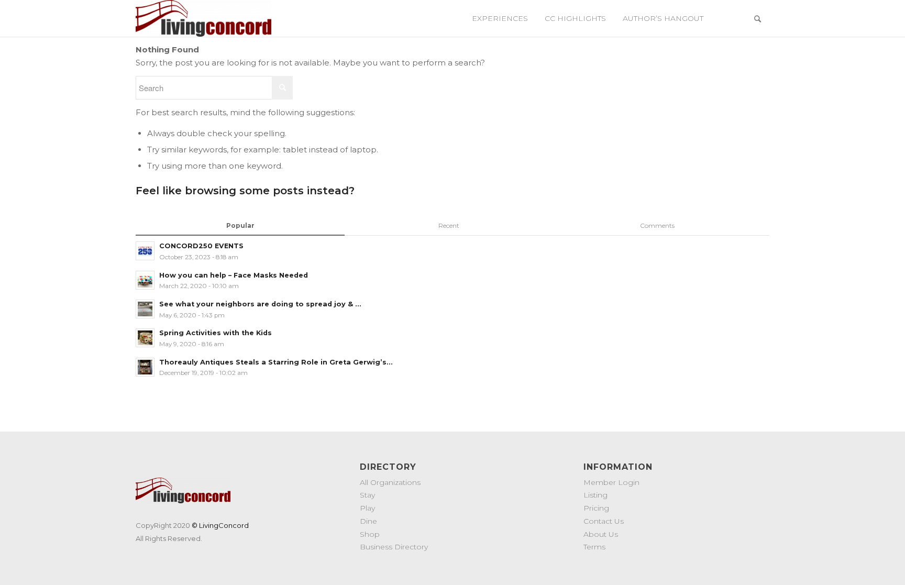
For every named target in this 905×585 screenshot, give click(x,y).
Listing (595, 495)
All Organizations (390, 482)
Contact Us (603, 521)
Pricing (596, 508)
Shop (370, 534)
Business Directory (394, 546)
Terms (594, 546)
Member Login (611, 482)
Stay (367, 495)
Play (367, 508)
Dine (368, 521)
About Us (600, 534)
